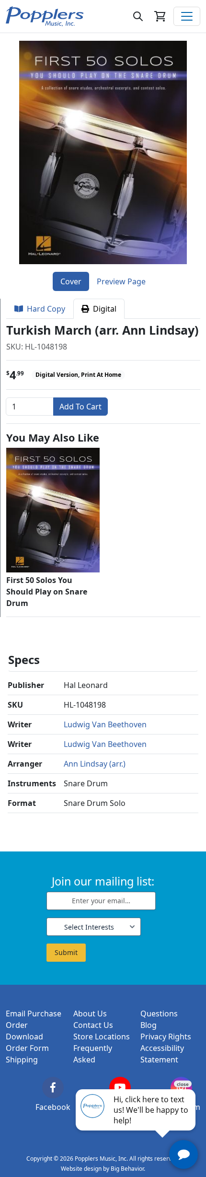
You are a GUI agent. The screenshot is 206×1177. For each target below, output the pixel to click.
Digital (102, 308)
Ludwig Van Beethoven (105, 724)
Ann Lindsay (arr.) (95, 763)
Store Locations (101, 1036)
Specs (24, 659)
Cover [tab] (70, 281)
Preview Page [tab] (121, 281)
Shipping (22, 1059)
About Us (90, 1013)
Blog (148, 1025)
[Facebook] (53, 1087)
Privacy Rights (165, 1036)
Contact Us (93, 1025)
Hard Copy (44, 308)
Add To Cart (80, 406)
